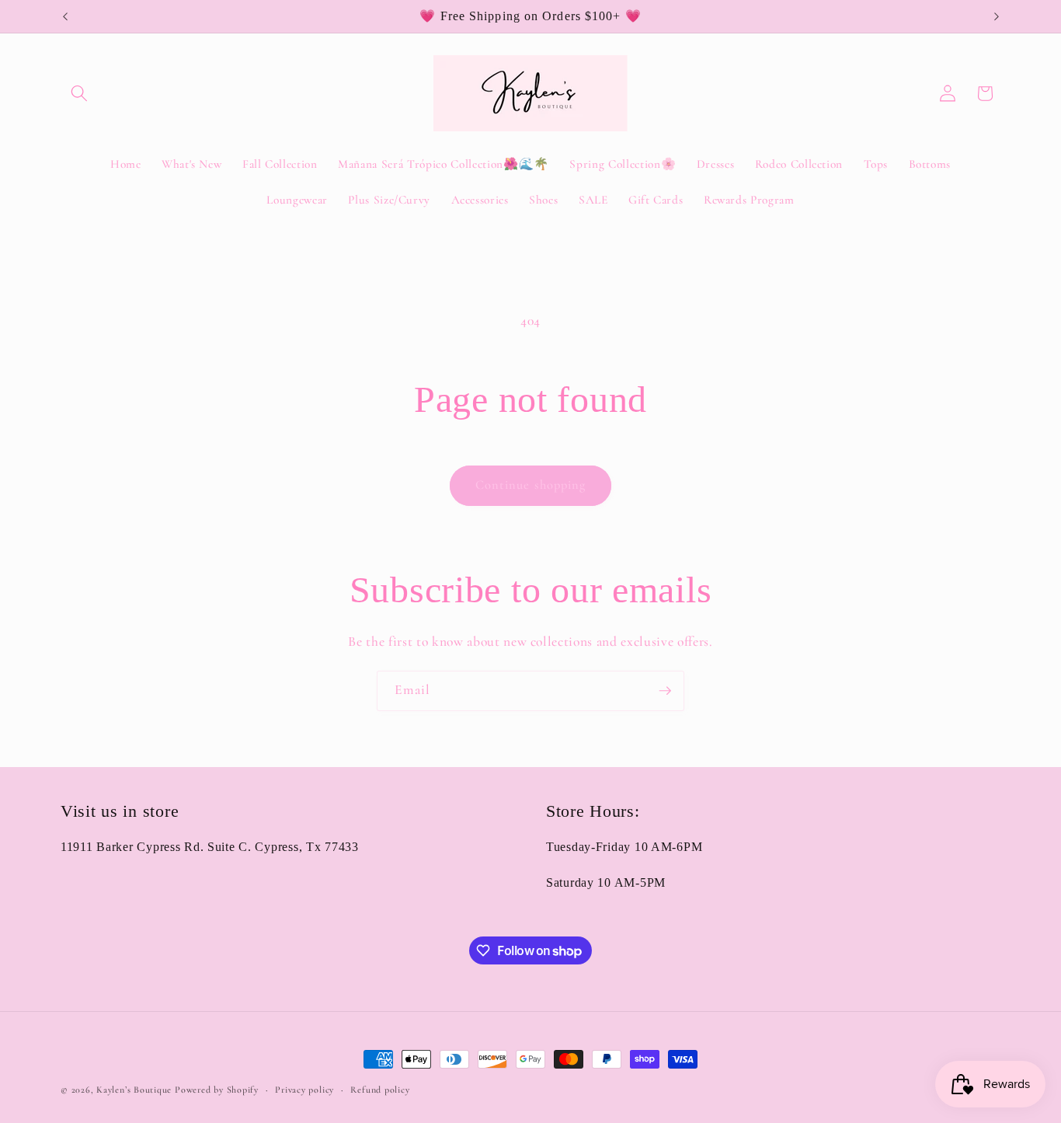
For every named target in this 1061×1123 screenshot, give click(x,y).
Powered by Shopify (217, 1089)
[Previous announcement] (65, 16)
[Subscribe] (665, 691)
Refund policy (379, 1089)
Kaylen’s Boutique (135, 1089)
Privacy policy (304, 1089)
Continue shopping (530, 485)
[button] (79, 93)
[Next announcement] (996, 16)
